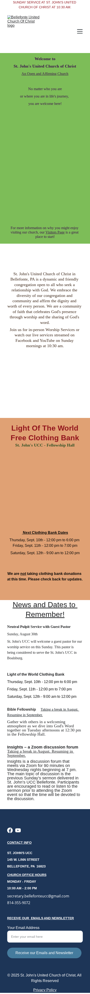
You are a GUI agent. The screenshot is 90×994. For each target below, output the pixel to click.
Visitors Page (55, 232)
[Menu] (80, 31)
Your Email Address (23, 928)
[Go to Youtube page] (18, 830)
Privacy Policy (45, 990)
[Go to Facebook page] (10, 830)
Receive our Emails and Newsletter (44, 953)
